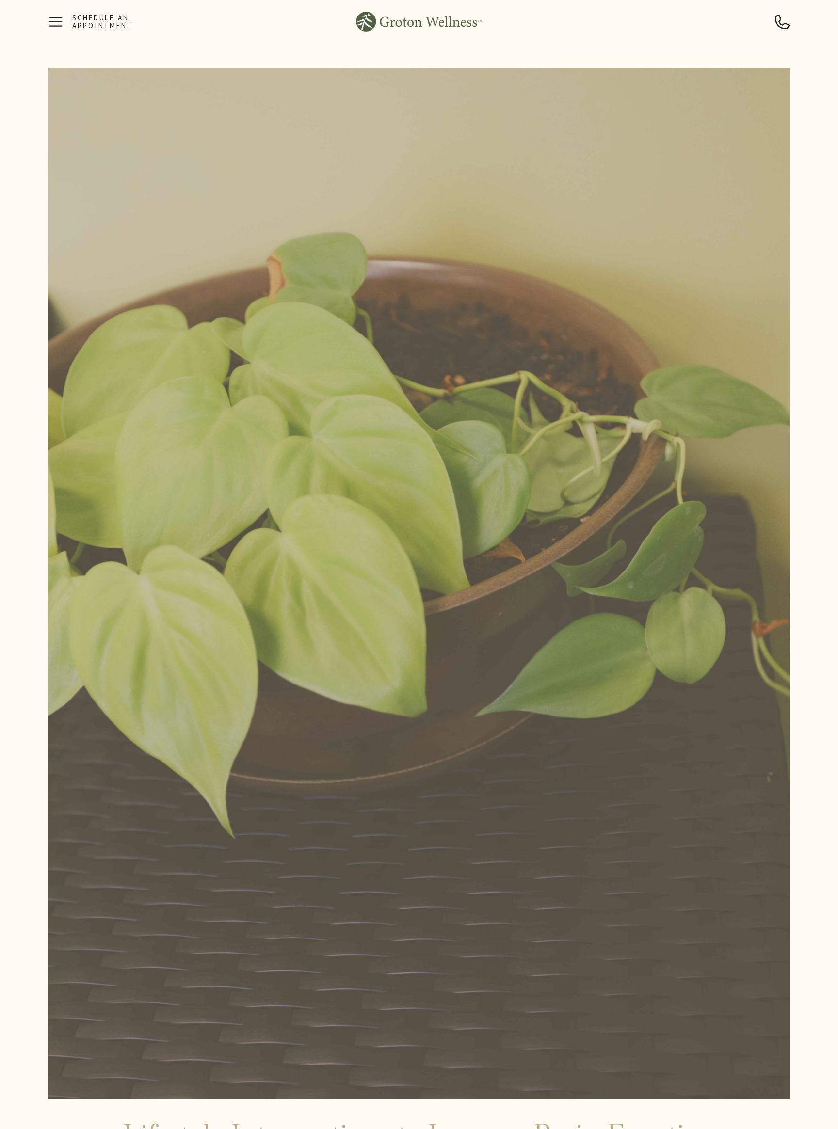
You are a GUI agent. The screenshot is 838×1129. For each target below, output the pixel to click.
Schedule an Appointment (102, 22)
